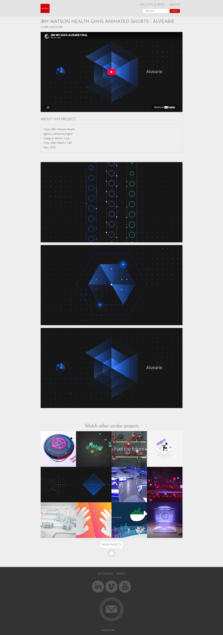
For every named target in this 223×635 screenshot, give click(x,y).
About (175, 4)
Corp (45, 27)
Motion (56, 27)
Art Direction (105, 573)
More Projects (111, 544)
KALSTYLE (118, 630)
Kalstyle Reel (152, 4)
